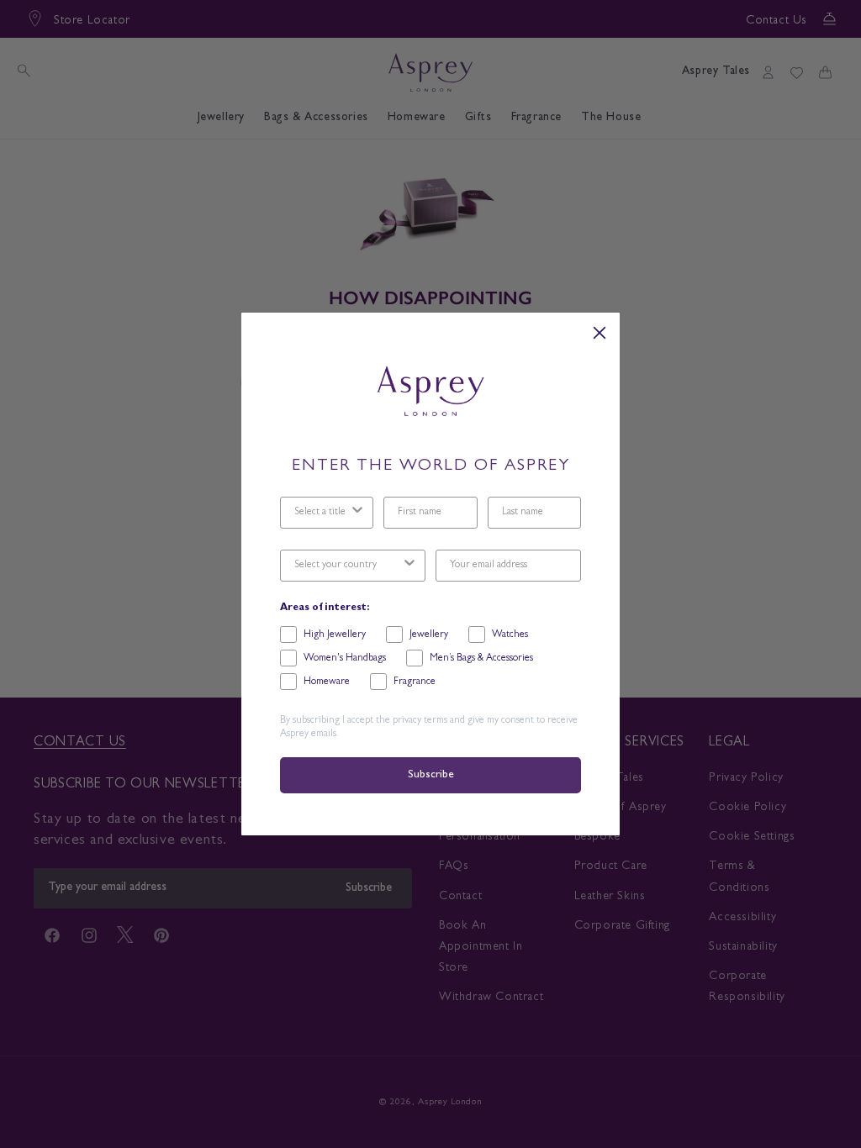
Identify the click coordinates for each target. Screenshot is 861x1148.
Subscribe (430, 775)
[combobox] (321, 513)
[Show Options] (357, 513)
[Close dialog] (599, 332)
